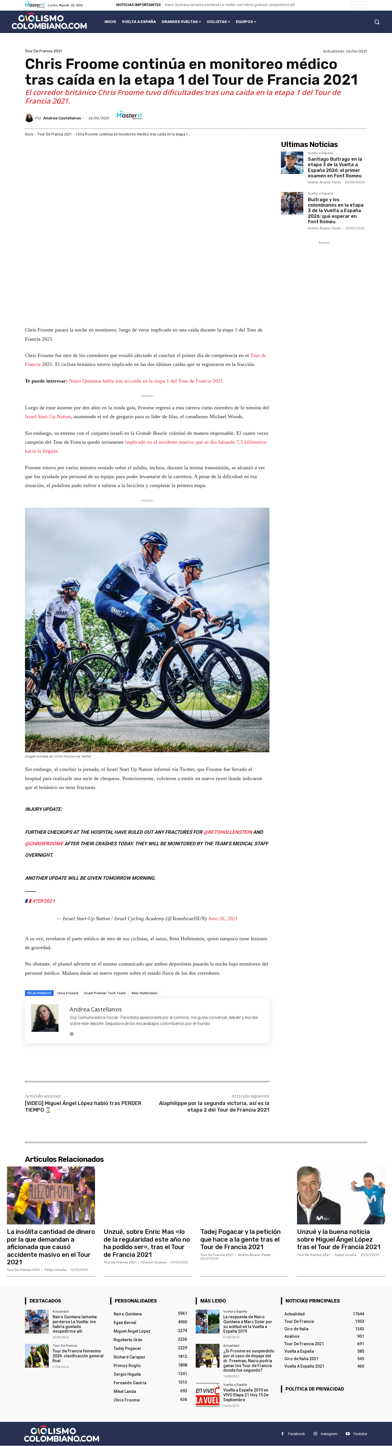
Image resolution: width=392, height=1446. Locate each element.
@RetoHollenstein (227, 832)
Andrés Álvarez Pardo (324, 182)
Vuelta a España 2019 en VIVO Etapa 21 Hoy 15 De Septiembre (246, 1395)
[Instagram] (71, 1032)
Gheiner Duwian (153, 1262)
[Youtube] (348, 1434)
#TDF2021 (43, 901)
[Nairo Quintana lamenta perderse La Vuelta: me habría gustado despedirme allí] (37, 1321)
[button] (376, 21)
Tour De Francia (65, 1345)
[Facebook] (66, 1063)
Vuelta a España (320, 153)
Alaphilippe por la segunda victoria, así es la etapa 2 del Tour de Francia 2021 (214, 1106)
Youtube (360, 1434)
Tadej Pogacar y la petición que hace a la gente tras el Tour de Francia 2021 (240, 1239)
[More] (119, 1063)
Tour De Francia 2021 (43, 51)
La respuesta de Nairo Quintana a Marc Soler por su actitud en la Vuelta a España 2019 (247, 1324)
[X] (79, 1063)
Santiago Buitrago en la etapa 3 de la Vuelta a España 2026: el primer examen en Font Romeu (335, 167)
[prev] (354, 4)
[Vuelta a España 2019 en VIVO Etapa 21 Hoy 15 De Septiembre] (208, 1395)
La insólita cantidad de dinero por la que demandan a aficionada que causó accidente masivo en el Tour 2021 (51, 1247)
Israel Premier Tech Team (105, 993)
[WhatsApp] (106, 1063)
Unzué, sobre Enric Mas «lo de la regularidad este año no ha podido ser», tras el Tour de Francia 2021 (147, 1243)
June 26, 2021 (223, 918)
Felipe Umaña (55, 1270)
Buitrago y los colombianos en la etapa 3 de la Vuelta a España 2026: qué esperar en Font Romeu (336, 210)
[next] (363, 4)
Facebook (296, 1434)
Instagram (329, 1434)
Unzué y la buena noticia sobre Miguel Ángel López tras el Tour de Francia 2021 (339, 1239)
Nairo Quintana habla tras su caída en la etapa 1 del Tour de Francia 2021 (146, 381)
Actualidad (61, 1311)
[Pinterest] (92, 1063)
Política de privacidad (315, 1389)
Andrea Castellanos (62, 118)
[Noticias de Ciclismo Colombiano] (49, 21)
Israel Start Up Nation (48, 416)
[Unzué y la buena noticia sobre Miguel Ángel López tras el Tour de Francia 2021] (341, 1195)
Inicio (29, 134)
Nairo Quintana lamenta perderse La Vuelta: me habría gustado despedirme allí (230, 5)
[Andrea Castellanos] (30, 118)
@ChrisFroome (44, 843)
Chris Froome (67, 993)
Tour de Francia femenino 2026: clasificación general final (78, 1356)
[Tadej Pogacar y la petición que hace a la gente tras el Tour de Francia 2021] (244, 1195)
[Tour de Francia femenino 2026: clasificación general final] (37, 1356)
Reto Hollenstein (145, 993)
